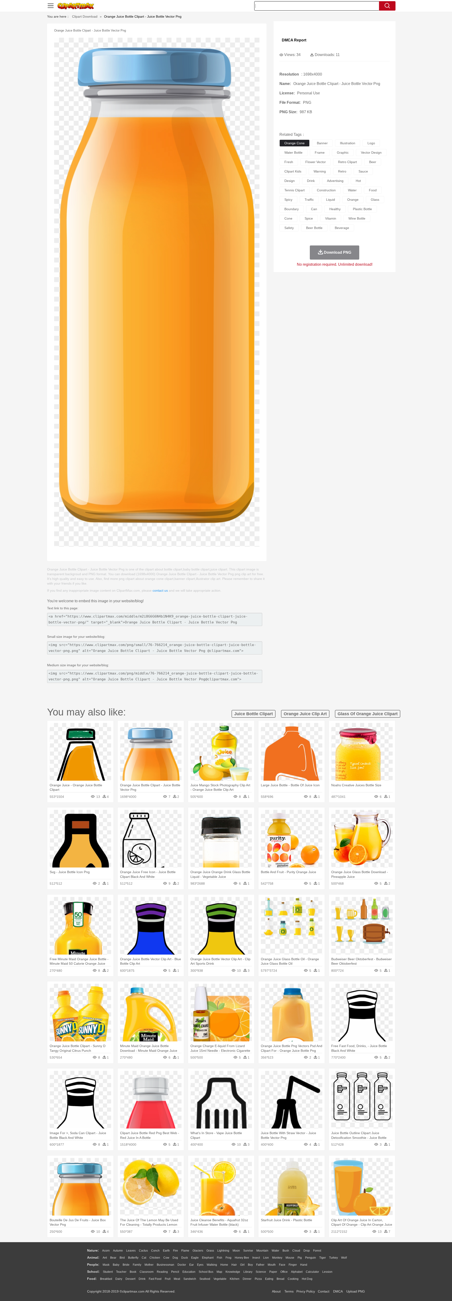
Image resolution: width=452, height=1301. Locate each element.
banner (322, 143)
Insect (256, 1257)
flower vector (315, 162)
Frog (228, 1257)
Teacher (121, 1271)
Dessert (130, 1279)
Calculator (312, 1271)
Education (188, 1271)
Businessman (165, 1264)
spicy (288, 199)
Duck (184, 1257)
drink (311, 181)
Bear (113, 1257)
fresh (288, 162)
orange (353, 199)
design (289, 181)
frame (320, 152)
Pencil (175, 1271)
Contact (323, 1291)
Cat (144, 1257)
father (260, 1264)
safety (289, 228)
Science (261, 1271)
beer (372, 162)
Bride (126, 1264)
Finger (293, 1264)
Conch (155, 1250)
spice (309, 218)
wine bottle (356, 218)
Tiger (322, 1257)
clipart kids (292, 171)
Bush (285, 1250)
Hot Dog (307, 1279)
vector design (371, 152)
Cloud (296, 1250)
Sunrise (248, 1250)
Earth (166, 1250)
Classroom (146, 1271)
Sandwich (189, 1279)
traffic (309, 199)
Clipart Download (84, 16)
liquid (330, 199)
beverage (342, 228)
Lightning (223, 1250)
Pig (300, 1257)
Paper (273, 1271)
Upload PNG (355, 1291)
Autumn (118, 1250)
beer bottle (314, 228)
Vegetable (220, 1279)
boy (250, 1264)
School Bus (206, 1271)
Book (133, 1271)
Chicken (154, 1257)
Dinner (247, 1279)
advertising (335, 181)
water (352, 190)
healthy (335, 209)
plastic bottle (362, 209)
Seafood (204, 1279)
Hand (303, 1264)
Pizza (258, 1279)
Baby (116, 1264)
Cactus (143, 1250)
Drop (306, 1250)
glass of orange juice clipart (368, 713)
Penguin (310, 1257)
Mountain (262, 1250)
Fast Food (155, 1279)
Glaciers (198, 1250)
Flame (185, 1250)
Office (284, 1271)
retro (342, 171)
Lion (266, 1257)
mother (149, 1264)
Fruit (167, 1279)
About (276, 1291)
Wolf (344, 1257)
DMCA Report (294, 40)
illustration (347, 143)
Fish (219, 1257)
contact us (160, 590)
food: (92, 1279)
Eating (269, 1279)
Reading (162, 1271)
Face (282, 1264)
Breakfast (106, 1279)
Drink (142, 1279)
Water (275, 1250)
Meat (177, 1279)
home (224, 1264)
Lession (327, 1271)
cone (288, 218)
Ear (191, 1264)
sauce (363, 171)
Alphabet (297, 1271)
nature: (93, 1250)
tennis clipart (294, 190)
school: (93, 1271)
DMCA (338, 1291)
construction (326, 190)
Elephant (208, 1257)
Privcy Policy (305, 1291)
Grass (210, 1250)
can (314, 209)
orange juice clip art (305, 713)
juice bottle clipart (253, 713)
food (373, 190)
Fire (175, 1250)
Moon (236, 1250)
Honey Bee (242, 1257)
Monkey (277, 1257)
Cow (166, 1257)
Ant (105, 1257)
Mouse (290, 1257)
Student (108, 1271)
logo (371, 143)
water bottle (293, 152)
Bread (280, 1279)
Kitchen (234, 1279)
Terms (289, 1291)
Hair (234, 1264)
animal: (93, 1257)
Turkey (333, 1257)
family (137, 1264)
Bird (122, 1257)
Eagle (195, 1257)
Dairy (118, 1279)
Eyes (200, 1264)
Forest (317, 1250)
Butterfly (133, 1257)
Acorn (106, 1250)
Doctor (182, 1264)
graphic (343, 152)
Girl (242, 1264)
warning (320, 171)
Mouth (272, 1264)
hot (358, 181)
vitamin (330, 218)
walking (212, 1264)
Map (219, 1271)
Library (247, 1271)
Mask (106, 1264)
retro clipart (347, 162)
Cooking (293, 1279)
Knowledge (233, 1271)
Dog (175, 1257)
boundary (291, 209)
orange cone (294, 143)
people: (93, 1264)
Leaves (131, 1250)
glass (375, 199)
